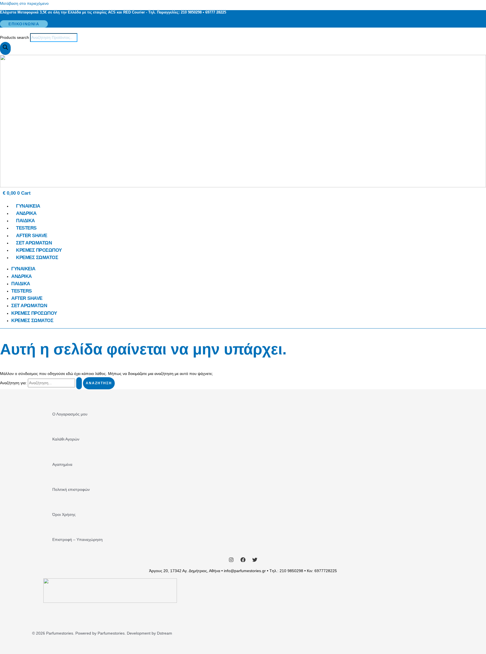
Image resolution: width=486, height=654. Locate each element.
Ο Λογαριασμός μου (69, 414)
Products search (15, 37)
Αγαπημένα (62, 464)
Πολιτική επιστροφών (71, 489)
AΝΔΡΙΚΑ (26, 213)
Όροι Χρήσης (64, 514)
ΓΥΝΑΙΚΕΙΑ (28, 206)
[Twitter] (254, 561)
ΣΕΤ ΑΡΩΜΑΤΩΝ (34, 243)
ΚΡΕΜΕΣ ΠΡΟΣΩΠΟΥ (39, 250)
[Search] (5, 48)
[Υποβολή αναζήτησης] (79, 383)
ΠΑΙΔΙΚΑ (25, 220)
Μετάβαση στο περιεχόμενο (24, 3)
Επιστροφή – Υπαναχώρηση (77, 539)
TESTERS (26, 228)
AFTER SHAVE (31, 235)
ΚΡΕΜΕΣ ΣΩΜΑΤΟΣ (37, 257)
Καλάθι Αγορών (65, 439)
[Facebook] (243, 561)
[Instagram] (231, 561)
